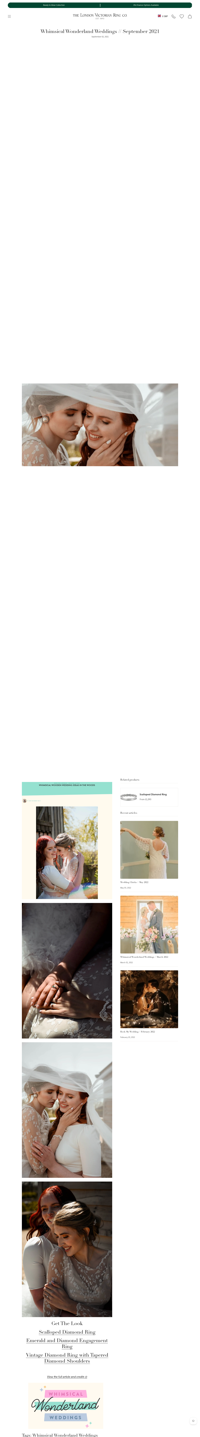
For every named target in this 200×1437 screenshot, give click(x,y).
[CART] (190, 16)
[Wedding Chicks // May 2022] (149, 850)
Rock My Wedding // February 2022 (137, 1032)
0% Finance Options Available (146, 5)
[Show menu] (9, 16)
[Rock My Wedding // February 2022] (149, 999)
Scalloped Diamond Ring (67, 1332)
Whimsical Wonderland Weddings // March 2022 (144, 957)
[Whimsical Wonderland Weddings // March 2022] (149, 924)
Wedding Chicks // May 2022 (134, 882)
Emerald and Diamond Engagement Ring (67, 1343)
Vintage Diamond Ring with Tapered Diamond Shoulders (67, 1358)
